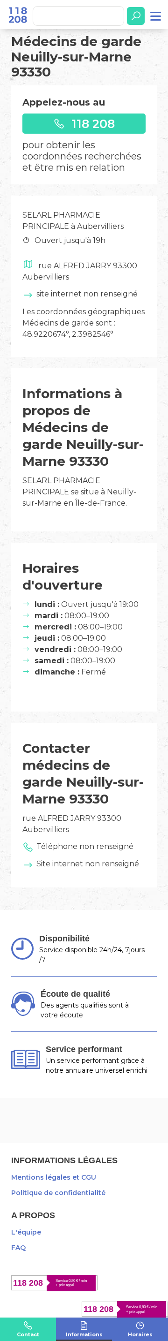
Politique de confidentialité (58, 1193)
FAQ (18, 1247)
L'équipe (26, 1232)
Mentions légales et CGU (53, 1177)
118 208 (91, 123)
